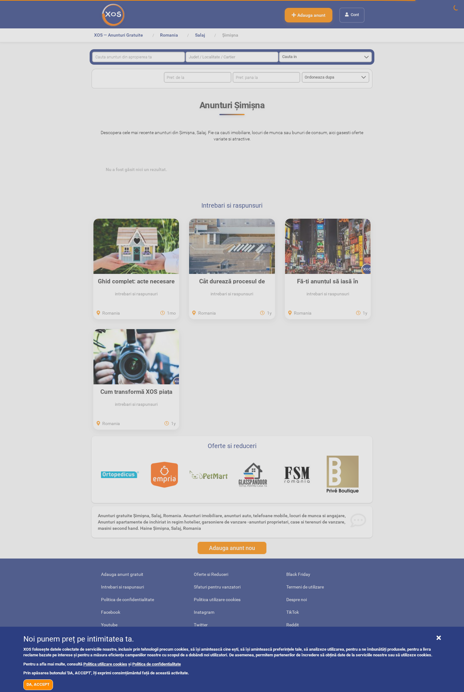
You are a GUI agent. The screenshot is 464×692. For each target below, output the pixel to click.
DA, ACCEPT (38, 684)
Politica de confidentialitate (156, 664)
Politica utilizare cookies (105, 664)
